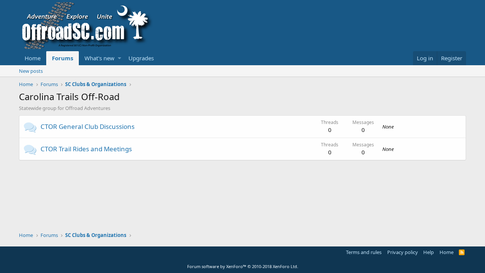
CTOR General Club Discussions (88, 126)
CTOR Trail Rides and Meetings (86, 148)
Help (428, 252)
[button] (119, 58)
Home (33, 58)
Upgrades (141, 58)
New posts (31, 70)
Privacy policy (402, 252)
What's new (99, 58)
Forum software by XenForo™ (242, 266)
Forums (62, 58)
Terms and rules (364, 252)
